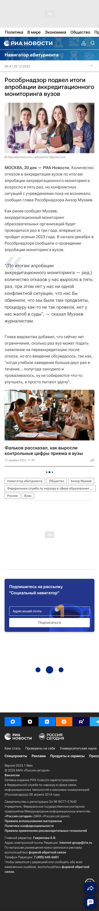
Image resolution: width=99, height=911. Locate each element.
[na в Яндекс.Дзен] (30, 721)
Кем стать (13, 748)
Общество (56, 481)
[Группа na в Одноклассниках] (64, 721)
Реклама (39, 756)
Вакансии (12, 775)
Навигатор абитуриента (25, 481)
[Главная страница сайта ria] (27, 43)
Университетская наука (78, 748)
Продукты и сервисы (67, 756)
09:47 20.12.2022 (17, 66)
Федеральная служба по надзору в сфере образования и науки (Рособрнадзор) (51, 488)
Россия (12, 496)
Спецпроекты (16, 756)
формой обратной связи (47, 852)
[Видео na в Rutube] (81, 721)
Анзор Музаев (81, 481)
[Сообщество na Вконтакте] (47, 721)
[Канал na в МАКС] (13, 721)
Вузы (28, 496)
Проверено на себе (40, 748)
